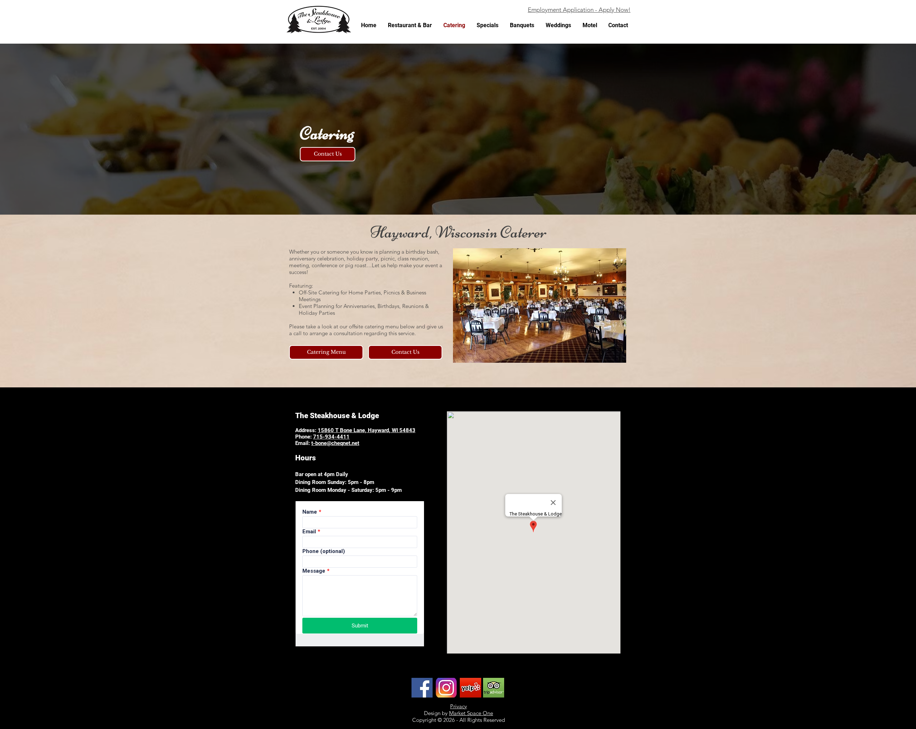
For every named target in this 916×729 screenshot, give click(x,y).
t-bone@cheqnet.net (335, 443)
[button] (539, 305)
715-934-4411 (331, 437)
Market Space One (471, 713)
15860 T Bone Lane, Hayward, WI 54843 (366, 430)
